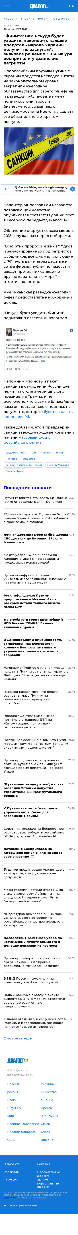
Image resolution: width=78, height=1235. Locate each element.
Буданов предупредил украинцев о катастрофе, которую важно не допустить (34, 873)
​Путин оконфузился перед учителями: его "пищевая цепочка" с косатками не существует (35, 579)
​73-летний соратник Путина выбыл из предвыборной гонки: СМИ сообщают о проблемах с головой (36, 518)
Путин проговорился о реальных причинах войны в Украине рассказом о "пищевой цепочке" (32, 962)
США (34, 452)
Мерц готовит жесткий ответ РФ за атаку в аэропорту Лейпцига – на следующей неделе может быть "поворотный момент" (33, 895)
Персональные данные (48, 1173)
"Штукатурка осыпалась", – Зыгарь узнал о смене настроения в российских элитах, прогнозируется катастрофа (34, 919)
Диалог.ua (10, 1197)
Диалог (7, 25)
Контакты (11, 1180)
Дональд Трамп (15, 471)
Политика (11, 458)
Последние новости (28, 487)
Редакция (11, 1172)
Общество (29, 458)
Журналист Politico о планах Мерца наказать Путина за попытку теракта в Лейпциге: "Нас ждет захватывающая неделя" (36, 673)
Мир (17, 25)
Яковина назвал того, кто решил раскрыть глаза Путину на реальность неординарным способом (31, 697)
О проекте (12, 1164)
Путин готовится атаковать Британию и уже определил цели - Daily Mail (35, 499)
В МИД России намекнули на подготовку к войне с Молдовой (31, 980)
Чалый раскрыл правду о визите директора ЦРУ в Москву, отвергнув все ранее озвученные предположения (34, 1000)
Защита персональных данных (48, 1183)
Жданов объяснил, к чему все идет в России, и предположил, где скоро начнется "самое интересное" (35, 1022)
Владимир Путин (16, 452)
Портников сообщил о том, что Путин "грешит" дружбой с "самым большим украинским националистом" (36, 743)
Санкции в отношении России (24, 465)
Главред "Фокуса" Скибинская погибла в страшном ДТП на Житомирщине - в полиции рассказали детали (29, 721)
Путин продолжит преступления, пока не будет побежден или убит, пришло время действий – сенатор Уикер (34, 765)
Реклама (43, 1164)
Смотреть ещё (18, 1038)
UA (71, 6)
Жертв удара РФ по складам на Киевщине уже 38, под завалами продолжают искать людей (31, 558)
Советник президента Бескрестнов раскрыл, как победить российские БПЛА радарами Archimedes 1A (34, 832)
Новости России (53, 452)
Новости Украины (58, 465)
